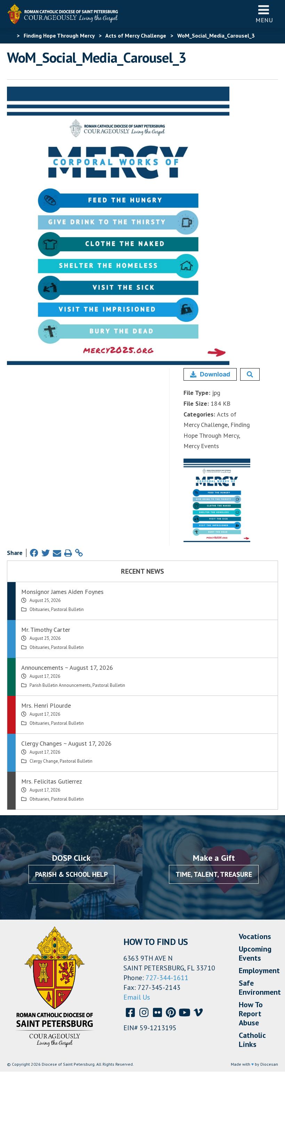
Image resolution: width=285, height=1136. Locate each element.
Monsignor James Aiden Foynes (62, 592)
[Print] (68, 553)
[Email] (57, 553)
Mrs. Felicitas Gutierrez (51, 781)
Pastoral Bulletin (67, 609)
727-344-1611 (167, 977)
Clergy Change (44, 761)
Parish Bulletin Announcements (60, 685)
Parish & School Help (71, 874)
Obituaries (39, 609)
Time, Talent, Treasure (214, 874)
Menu (264, 20)
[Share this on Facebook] (34, 553)
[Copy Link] (79, 553)
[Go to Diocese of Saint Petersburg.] (10, 35)
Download (215, 374)
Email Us (136, 997)
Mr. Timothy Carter (45, 630)
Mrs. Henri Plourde (46, 705)
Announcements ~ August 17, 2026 (67, 668)
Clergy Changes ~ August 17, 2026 (66, 743)
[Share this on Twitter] (45, 553)
